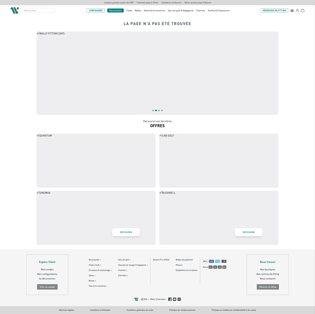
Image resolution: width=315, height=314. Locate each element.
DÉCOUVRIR (126, 232)
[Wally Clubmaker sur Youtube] (174, 299)
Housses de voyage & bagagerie (133, 265)
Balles (138, 10)
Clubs (129, 10)
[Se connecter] (297, 10)
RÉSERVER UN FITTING (274, 10)
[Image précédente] (41, 72)
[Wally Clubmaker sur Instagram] (179, 299)
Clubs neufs (95, 265)
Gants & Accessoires (154, 10)
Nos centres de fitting (267, 274)
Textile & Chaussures (219, 10)
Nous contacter (268, 278)
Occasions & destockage (100, 270)
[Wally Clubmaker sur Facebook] (170, 299)
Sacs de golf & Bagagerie (181, 10)
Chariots (200, 10)
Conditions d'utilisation (100, 310)
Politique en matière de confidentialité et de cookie (234, 310)
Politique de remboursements (182, 310)
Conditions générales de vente (140, 310)
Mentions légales (66, 310)
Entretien (123, 275)
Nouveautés (115, 10)
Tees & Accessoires (98, 286)
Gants (92, 275)
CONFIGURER (96, 10)
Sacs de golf (124, 259)
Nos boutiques (267, 269)
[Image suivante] (273, 72)
